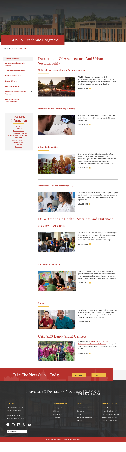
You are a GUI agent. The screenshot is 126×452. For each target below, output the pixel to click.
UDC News (56, 411)
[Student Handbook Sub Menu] (31, 76)
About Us (19, 129)
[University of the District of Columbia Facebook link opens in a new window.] (7, 425)
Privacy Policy (106, 408)
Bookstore (80, 411)
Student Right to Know (84, 418)
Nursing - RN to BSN (12, 81)
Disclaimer (18, 147)
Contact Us (56, 418)
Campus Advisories (83, 408)
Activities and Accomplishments (18, 135)
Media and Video (18, 131)
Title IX (79, 421)
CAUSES (14, 48)
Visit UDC (99, 375)
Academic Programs (12, 58)
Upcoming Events (18, 142)
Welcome (19, 126)
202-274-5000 (15, 416)
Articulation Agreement (109, 418)
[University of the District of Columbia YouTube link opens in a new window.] (29, 425)
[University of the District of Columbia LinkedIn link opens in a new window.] (18, 425)
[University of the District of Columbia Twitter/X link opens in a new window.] (24, 425)
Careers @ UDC (57, 408)
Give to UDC (19, 145)
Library (79, 414)
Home (6, 48)
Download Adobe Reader (109, 421)
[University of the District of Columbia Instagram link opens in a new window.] (13, 425)
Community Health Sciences (15, 71)
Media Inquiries (57, 414)
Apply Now (18, 138)
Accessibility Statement (109, 411)
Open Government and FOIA (111, 414)
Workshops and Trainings (18, 133)
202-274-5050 (19, 418)
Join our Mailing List (18, 140)
